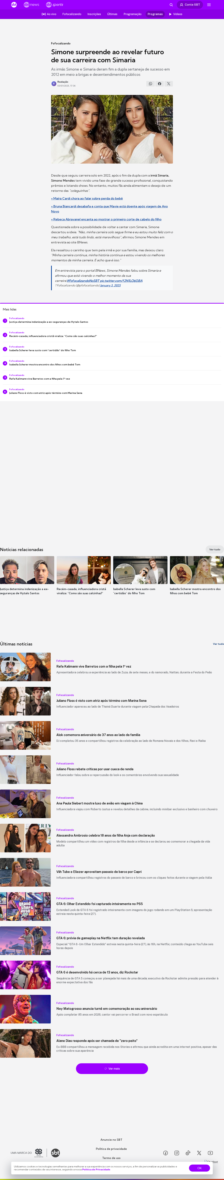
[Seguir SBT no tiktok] (188, 1153)
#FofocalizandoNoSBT (83, 281)
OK (199, 1168)
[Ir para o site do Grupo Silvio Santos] (29, 1153)
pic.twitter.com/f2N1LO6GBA (121, 281)
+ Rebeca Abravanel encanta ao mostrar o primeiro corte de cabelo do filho (106, 219)
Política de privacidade (111, 1149)
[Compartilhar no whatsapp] (150, 84)
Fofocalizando (61, 43)
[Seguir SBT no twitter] (199, 1153)
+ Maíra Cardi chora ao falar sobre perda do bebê (87, 198)
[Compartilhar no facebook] (159, 84)
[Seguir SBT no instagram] (177, 1153)
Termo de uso (111, 1158)
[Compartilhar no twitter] (168, 84)
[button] (27, 580)
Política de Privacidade (96, 1169)
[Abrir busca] (171, 4)
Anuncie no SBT (111, 1139)
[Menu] (209, 5)
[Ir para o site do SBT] (55, 1153)
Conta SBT (192, 4)
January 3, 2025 (110, 285)
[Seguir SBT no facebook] (165, 1153)
